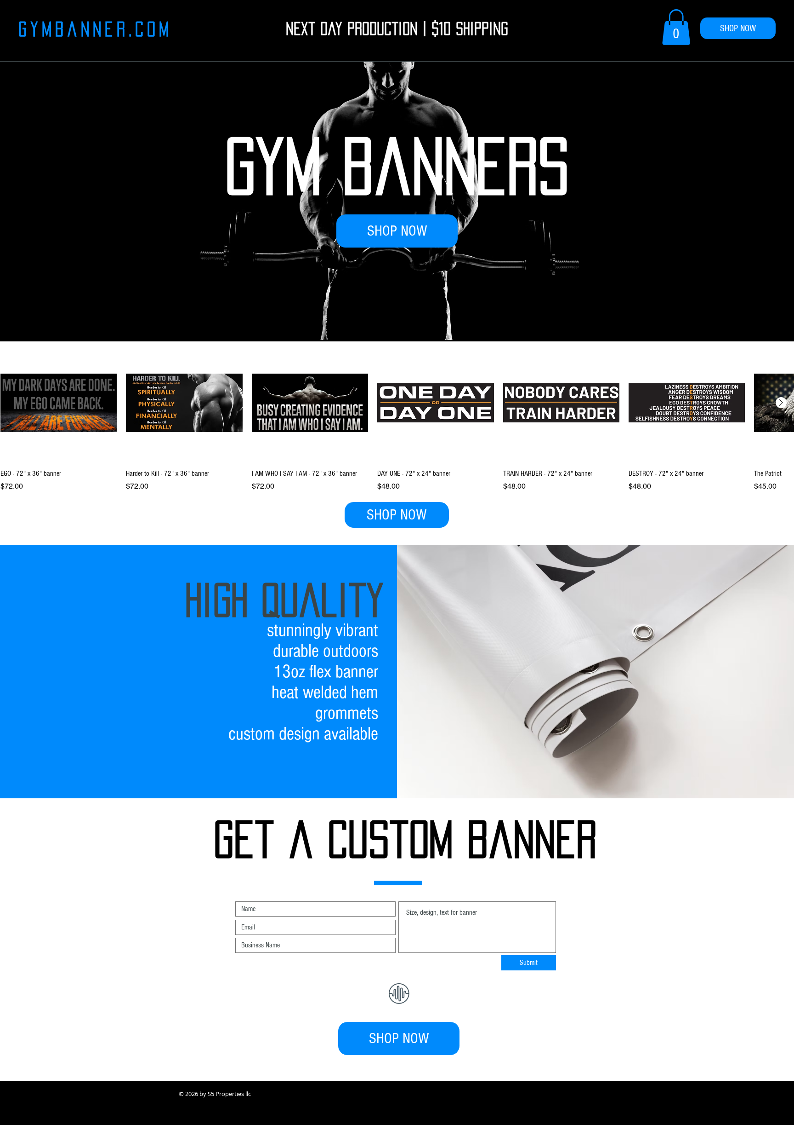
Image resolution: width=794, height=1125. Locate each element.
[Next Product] (781, 402)
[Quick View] (58, 403)
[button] (676, 27)
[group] (397, 418)
